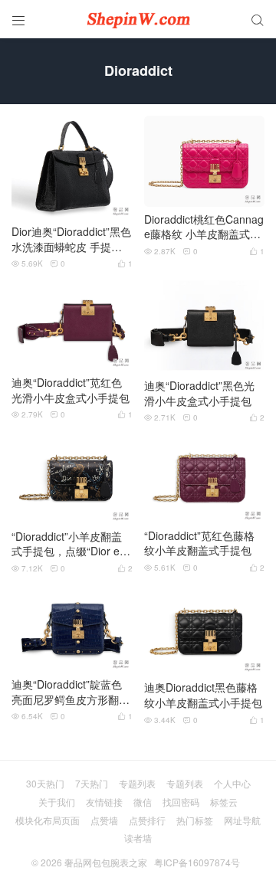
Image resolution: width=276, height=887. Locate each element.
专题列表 (137, 783)
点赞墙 (104, 819)
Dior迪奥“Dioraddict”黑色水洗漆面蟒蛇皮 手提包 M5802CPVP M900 (71, 239)
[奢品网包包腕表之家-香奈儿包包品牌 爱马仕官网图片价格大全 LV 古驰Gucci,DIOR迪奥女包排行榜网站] (138, 19)
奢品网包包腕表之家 (105, 862)
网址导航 (242, 819)
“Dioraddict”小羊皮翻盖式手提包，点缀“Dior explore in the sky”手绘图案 (71, 544)
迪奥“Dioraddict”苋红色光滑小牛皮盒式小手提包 (71, 390)
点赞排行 (147, 819)
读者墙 (138, 837)
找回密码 (181, 801)
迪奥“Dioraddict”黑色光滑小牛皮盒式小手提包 (199, 393)
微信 (142, 801)
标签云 (224, 801)
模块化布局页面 (47, 819)
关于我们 (56, 801)
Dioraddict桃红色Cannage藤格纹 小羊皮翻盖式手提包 (204, 227)
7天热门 (91, 783)
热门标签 (194, 819)
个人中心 (232, 783)
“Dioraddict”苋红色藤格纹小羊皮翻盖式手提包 (199, 543)
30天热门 (45, 783)
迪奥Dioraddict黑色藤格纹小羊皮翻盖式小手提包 (203, 695)
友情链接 (104, 801)
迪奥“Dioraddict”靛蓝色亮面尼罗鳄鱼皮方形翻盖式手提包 (71, 692)
